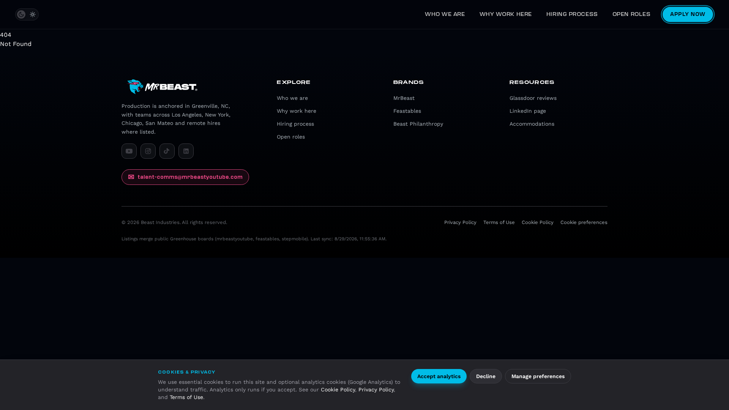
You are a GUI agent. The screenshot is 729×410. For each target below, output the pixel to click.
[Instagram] (148, 151)
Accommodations (532, 124)
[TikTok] (167, 151)
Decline (485, 376)
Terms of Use (186, 397)
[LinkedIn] (186, 151)
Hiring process (572, 14)
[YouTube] (129, 151)
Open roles (631, 14)
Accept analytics (439, 376)
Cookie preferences (584, 222)
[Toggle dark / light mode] (27, 14)
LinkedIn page (528, 111)
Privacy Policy (376, 389)
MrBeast (404, 98)
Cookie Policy (338, 389)
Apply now (687, 14)
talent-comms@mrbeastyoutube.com (185, 176)
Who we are (445, 14)
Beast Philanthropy (418, 124)
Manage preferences (538, 376)
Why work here (506, 14)
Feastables (407, 111)
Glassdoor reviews (533, 98)
